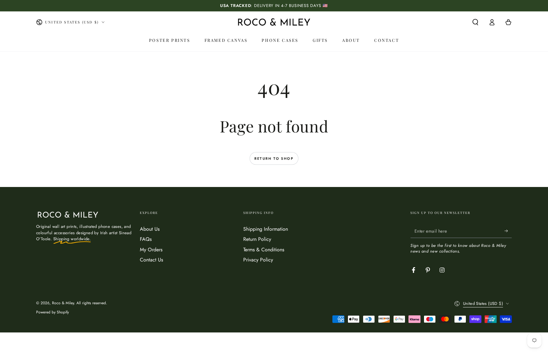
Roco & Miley (63, 303)
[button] (475, 22)
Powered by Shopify (52, 312)
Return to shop (274, 158)
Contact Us (151, 259)
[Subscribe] (508, 231)
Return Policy (257, 239)
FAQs (146, 239)
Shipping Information (265, 229)
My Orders (151, 249)
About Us (150, 229)
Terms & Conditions (263, 249)
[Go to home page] (274, 22)
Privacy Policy (258, 259)
